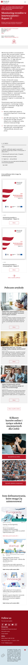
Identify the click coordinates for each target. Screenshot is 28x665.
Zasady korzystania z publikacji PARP (11, 37)
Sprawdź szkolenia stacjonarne (14, 483)
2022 (8, 30)
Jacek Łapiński (8, 8)
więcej (2, 33)
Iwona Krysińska (15, 8)
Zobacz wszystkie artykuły (14, 408)
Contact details (4, 633)
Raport (9, 29)
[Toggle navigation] (25, 2)
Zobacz (14, 222)
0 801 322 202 (11, 638)
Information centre (5, 631)
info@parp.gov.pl (8, 642)
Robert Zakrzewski (16, 6)
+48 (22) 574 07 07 (15, 640)
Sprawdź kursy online (14, 457)
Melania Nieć (9, 9)
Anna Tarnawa (8, 6)
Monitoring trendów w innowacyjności (11, 28)
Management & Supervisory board (9, 629)
